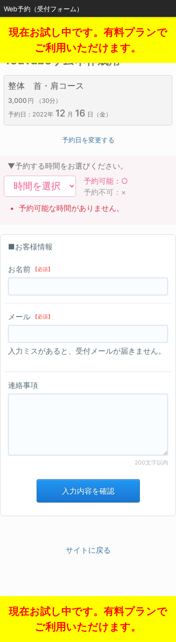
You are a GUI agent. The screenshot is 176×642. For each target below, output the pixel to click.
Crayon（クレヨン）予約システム (88, 599)
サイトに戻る (88, 550)
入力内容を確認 (88, 490)
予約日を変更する (88, 140)
